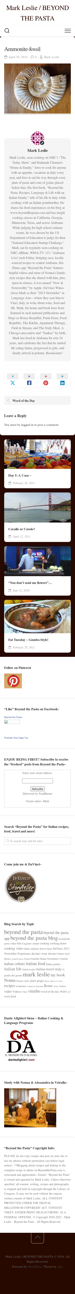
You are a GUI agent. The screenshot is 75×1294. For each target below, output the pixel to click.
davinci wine (39, 953)
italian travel (45, 969)
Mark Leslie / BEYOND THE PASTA (37, 12)
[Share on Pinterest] (46, 378)
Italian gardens (53, 964)
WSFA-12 (65, 991)
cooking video (13, 948)
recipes (9, 985)
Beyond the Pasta (13, 717)
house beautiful (31, 958)
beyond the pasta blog (34, 937)
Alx (60, 1266)
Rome (48, 985)
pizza (47, 980)
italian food (35, 963)
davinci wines (56, 953)
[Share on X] (12, 378)
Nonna (9, 980)
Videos (16, 991)
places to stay (56, 980)
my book (58, 975)
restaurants (21, 986)
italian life (13, 969)
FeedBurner (45, 793)
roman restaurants (35, 986)
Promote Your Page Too (16, 738)
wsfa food (10, 996)
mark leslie (36, 974)
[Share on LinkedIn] (62, 378)
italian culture (14, 963)
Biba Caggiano (24, 943)
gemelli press (18, 958)
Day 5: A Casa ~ (19, 475)
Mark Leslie (51, 57)
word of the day (50, 991)
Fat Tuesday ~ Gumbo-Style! (28, 639)
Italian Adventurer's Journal (54, 958)
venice (62, 986)
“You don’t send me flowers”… (30, 582)
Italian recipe (28, 969)
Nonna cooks (22, 980)
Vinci (24, 991)
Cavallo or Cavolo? (21, 529)
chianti (35, 943)
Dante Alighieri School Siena (38, 948)
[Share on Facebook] (29, 378)
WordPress (35, 1266)
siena (56, 986)
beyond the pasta (23, 932)
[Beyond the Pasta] (12, 723)
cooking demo (58, 943)
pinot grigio (37, 981)
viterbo (34, 991)
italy (58, 968)
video (8, 991)
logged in (27, 424)
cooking (44, 943)
